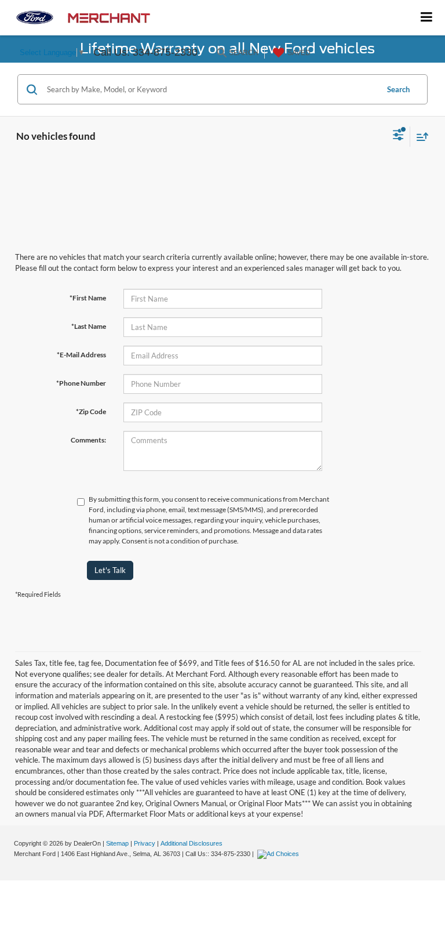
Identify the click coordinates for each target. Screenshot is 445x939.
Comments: (88, 440)
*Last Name (88, 326)
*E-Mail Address (81, 354)
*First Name (88, 297)
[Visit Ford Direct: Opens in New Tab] (279, 853)
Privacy (144, 843)
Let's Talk (110, 570)
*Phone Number (81, 383)
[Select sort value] (419, 136)
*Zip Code (91, 411)
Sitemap (117, 843)
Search (398, 89)
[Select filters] (398, 136)
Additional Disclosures (191, 843)
